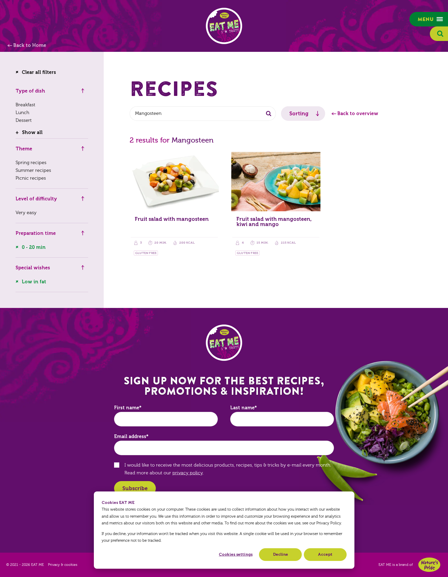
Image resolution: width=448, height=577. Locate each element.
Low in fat (34, 282)
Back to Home (29, 45)
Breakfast (25, 105)
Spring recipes (31, 162)
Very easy (26, 212)
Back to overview (357, 113)
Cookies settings (236, 554)
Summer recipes (33, 170)
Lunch (22, 112)
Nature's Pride (429, 565)
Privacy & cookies (62, 565)
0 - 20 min (34, 247)
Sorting (299, 113)
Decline (280, 554)
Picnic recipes (31, 178)
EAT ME (224, 26)
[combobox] (203, 113)
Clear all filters (39, 72)
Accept (325, 554)
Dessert (24, 120)
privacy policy (187, 473)
